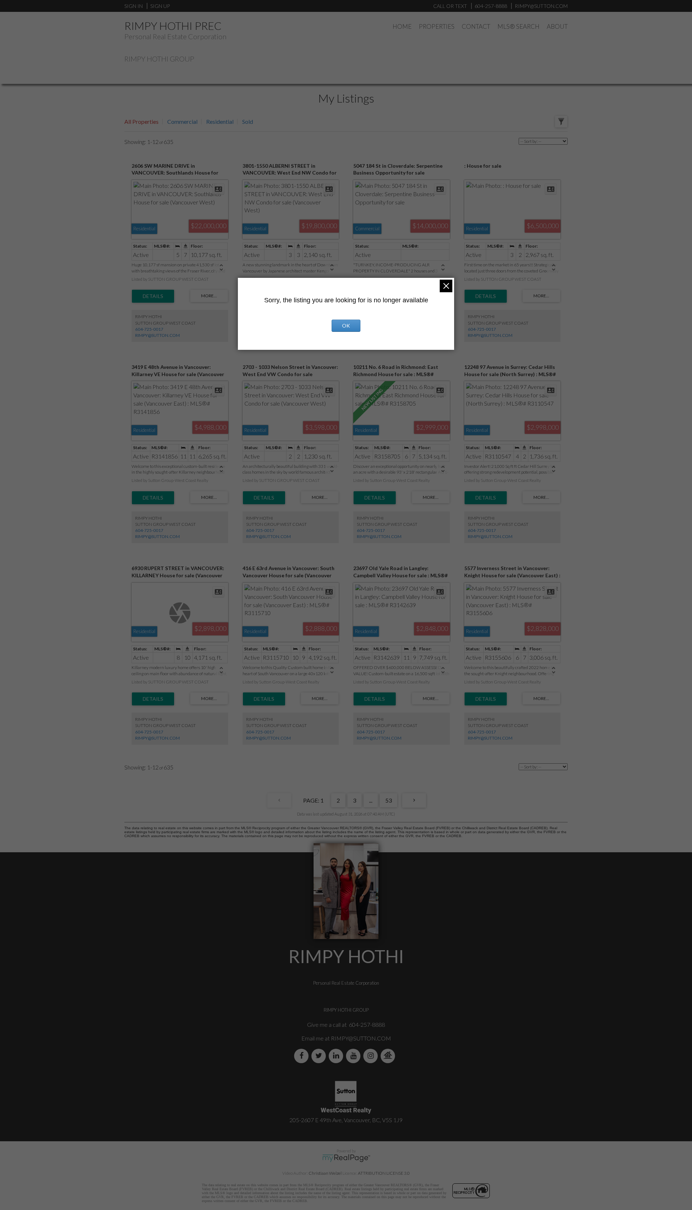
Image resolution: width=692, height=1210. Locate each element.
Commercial (182, 121)
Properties (436, 26)
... (370, 800)
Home (402, 26)
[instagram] (372, 1055)
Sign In (133, 6)
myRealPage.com (346, 1158)
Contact (476, 26)
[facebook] (302, 1055)
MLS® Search (518, 26)
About (557, 26)
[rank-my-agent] (389, 1055)
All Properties (141, 121)
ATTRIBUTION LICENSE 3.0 (384, 1173)
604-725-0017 (149, 329)
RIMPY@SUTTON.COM (157, 335)
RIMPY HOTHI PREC (173, 25)
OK (346, 325)
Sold (247, 121)
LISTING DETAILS (153, 296)
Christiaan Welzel (325, 1173)
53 (388, 800)
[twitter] (320, 1055)
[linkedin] (337, 1055)
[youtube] (354, 1055)
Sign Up (160, 6)
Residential (220, 121)
